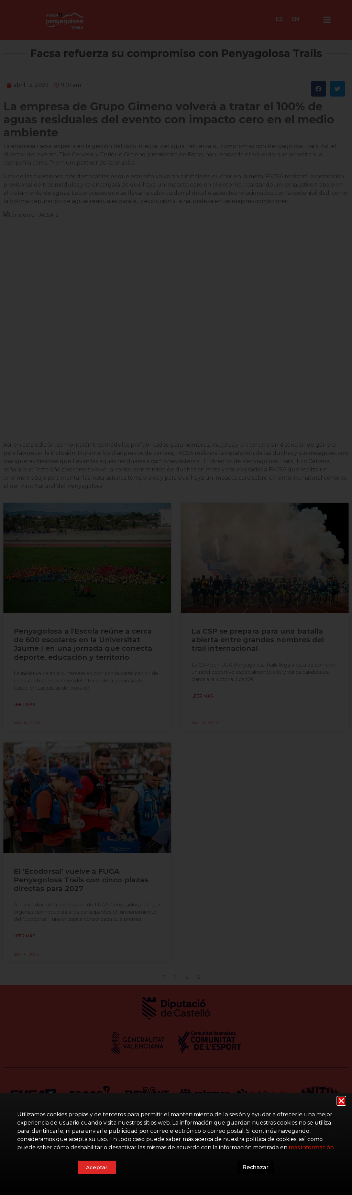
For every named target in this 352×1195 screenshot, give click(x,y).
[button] (341, 1101)
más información (311, 1147)
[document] (176, 597)
